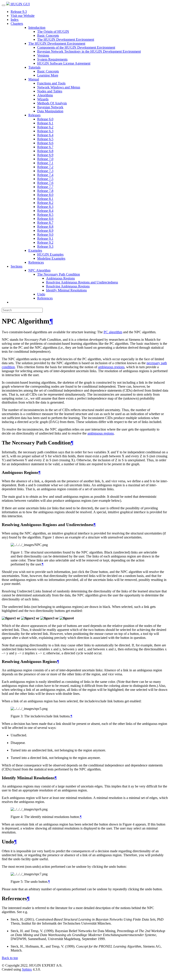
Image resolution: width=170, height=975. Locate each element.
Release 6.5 (45, 139)
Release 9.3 (19, 11)
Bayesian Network (50, 107)
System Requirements (52, 59)
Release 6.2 (45, 127)
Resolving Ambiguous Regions (68, 286)
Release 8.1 (45, 199)
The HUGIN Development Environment (65, 39)
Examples (35, 250)
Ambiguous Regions (60, 278)
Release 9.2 (45, 242)
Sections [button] (16, 266)
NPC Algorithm (39, 270)
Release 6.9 (45, 155)
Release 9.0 (45, 234)
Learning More (47, 75)
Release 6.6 (45, 143)
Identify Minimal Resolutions (66, 290)
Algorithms (45, 95)
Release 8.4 (45, 211)
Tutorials (34, 67)
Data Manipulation (50, 111)
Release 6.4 (45, 135)
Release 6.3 (45, 131)
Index (15, 19)
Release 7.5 (45, 179)
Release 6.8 (45, 151)
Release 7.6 (45, 183)
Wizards (42, 99)
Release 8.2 (45, 203)
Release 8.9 (45, 230)
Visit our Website (23, 15)
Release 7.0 (45, 159)
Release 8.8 (45, 226)
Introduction (36, 27)
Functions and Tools (51, 83)
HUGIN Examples (50, 254)
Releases (34, 115)
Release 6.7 (45, 147)
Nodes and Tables (49, 91)
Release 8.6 (45, 218)
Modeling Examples (51, 258)
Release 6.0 (45, 119)
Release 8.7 (45, 222)
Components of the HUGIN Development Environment (76, 47)
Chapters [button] (17, 23)
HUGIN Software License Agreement (63, 63)
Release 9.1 (45, 238)
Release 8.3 (45, 207)
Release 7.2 (45, 167)
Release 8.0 (45, 195)
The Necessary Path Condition (58, 274)
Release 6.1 (45, 123)
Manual (33, 79)
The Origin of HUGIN (53, 31)
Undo (41, 294)
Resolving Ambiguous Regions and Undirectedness (82, 282)
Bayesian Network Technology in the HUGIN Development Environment (89, 51)
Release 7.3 (45, 171)
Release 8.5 (45, 214)
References (36, 262)
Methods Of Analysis (52, 103)
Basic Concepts (48, 35)
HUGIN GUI (20, 4)
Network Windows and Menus (58, 87)
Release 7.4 (45, 175)
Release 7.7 (45, 187)
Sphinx (27, 969)
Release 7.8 (45, 191)
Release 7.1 (45, 163)
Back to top (10, 958)
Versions (43, 55)
